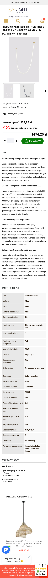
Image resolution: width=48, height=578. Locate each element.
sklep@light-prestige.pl (19, 3)
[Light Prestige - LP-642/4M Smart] (8, 91)
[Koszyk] (42, 21)
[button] (6, 21)
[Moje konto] (30, 21)
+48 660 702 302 (34, 3)
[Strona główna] (24, 12)
